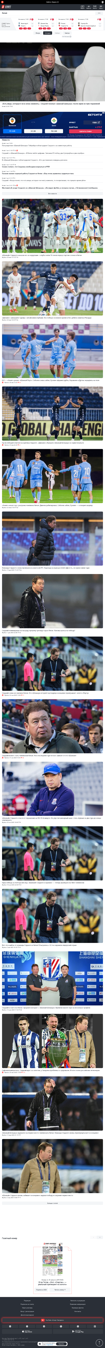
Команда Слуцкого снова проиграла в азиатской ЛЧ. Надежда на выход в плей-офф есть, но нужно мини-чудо (46, 568)
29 (21, 1010)
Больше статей (52, 1203)
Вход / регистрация (27, 1311)
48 (20, 382)
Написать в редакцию (77, 1301)
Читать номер (59, 1288)
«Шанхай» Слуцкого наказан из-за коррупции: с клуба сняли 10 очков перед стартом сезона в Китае (42, 255)
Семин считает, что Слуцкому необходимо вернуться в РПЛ (26, 167)
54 (15, 185)
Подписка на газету (27, 1304)
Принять (61, 1344)
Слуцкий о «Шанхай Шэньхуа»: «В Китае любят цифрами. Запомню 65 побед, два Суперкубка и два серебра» (43, 153)
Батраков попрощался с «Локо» (52, 1282)
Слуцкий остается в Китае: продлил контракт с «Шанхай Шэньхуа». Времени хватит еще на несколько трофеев (46, 1008)
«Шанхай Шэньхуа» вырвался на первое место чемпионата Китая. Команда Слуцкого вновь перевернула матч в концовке (50, 1133)
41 (20, 445)
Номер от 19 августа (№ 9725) (52, 1280)
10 (17, 257)
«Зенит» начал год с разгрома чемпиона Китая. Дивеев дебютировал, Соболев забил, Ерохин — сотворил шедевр (47, 505)
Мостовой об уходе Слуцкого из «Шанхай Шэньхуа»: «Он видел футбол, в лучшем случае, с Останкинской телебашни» (50, 188)
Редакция (27, 1301)
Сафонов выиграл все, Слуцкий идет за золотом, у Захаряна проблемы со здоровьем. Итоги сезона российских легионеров (51, 1070)
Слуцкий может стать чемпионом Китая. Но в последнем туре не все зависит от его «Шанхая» (39, 755)
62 (12, 106)
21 (21, 885)
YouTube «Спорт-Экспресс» (55, 1320)
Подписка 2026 (41, 1288)
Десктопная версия (27, 1315)
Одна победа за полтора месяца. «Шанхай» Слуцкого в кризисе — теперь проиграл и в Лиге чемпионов (43, 883)
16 (20, 947)
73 (23, 695)
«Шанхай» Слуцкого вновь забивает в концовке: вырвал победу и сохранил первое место (37, 1195)
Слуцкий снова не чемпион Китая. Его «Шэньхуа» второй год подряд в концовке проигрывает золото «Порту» (45, 693)
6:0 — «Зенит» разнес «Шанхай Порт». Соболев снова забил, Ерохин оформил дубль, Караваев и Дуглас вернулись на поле (50, 380)
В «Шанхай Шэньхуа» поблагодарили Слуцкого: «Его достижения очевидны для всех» (35, 160)
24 (17, 320)
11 (20, 1197)
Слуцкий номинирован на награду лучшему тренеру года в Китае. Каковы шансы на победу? (38, 630)
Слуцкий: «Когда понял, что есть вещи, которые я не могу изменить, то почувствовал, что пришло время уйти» (44, 180)
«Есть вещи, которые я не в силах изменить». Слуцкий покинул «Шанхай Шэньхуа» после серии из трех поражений (51, 104)
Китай (3, 106)
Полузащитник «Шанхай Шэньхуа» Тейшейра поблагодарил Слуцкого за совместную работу (37, 145)
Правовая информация (77, 1304)
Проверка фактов (78, 1308)
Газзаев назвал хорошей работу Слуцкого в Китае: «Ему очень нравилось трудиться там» (38, 173)
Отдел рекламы (27, 1308)
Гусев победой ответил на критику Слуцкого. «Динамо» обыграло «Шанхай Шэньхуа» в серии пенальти (43, 443)
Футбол (4, 257)
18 (15, 164)
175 (24, 1072)
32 (15, 150)
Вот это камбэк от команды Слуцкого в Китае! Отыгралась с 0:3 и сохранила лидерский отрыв (39, 945)
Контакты (78, 1311)
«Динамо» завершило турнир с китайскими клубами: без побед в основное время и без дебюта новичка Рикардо (47, 318)
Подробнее (49, 1344)
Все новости (52, 194)
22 (17, 507)
